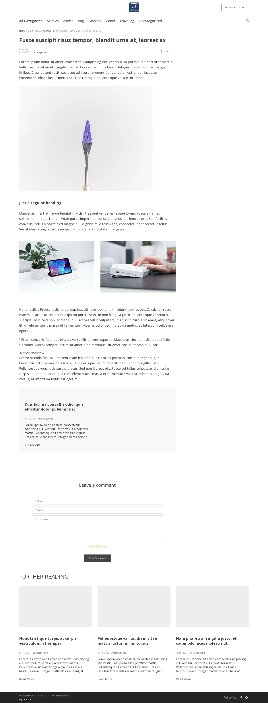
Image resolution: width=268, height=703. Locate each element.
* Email (39, 510)
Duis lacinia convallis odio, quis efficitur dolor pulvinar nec (54, 407)
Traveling (126, 21)
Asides (68, 21)
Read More (26, 679)
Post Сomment (97, 558)
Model (110, 21)
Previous (34, 445)
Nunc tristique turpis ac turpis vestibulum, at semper (48, 641)
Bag (81, 21)
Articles (53, 21)
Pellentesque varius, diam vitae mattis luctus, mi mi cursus (127, 641)
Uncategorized (150, 21)
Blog (30, 30)
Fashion (94, 21)
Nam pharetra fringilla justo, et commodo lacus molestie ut (206, 641)
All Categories (30, 21)
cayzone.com (25, 699)
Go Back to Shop (235, 7)
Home (22, 30)
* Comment (42, 519)
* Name (39, 501)
